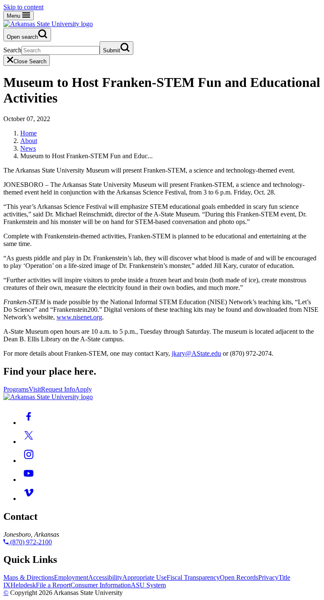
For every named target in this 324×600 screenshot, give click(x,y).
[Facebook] (28, 422)
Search (12, 50)
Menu (14, 16)
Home (28, 133)
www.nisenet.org (79, 317)
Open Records (239, 577)
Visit (35, 389)
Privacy (268, 577)
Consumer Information (100, 585)
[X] (28, 441)
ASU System (148, 585)
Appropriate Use (144, 577)
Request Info (58, 389)
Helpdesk (23, 585)
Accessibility (105, 577)
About (28, 140)
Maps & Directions (28, 577)
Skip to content (23, 7)
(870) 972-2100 (30, 542)
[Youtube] (28, 479)
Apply (83, 389)
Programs (16, 389)
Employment (71, 577)
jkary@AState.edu (196, 353)
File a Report (53, 585)
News (28, 148)
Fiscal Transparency (193, 577)
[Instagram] (28, 460)
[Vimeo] (28, 498)
